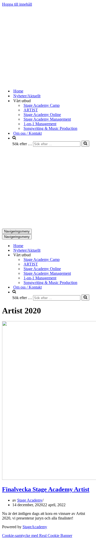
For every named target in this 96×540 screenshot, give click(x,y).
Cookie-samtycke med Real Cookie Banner (37, 535)
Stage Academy (29, 500)
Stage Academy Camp (42, 105)
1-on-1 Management (40, 124)
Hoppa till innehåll (17, 4)
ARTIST (31, 110)
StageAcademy (35, 527)
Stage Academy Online (42, 114)
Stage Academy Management (47, 119)
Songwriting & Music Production (50, 128)
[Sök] (85, 144)
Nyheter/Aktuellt (26, 96)
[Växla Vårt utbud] (91, 255)
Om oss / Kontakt (27, 133)
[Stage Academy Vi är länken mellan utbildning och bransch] (40, 82)
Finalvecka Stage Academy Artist (45, 489)
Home (18, 91)
